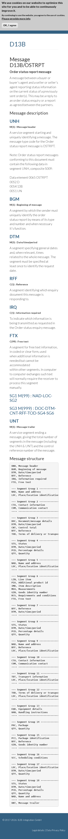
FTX (14, 335)
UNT (14, 420)
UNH (14, 121)
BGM (14, 198)
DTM (14, 236)
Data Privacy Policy (55, 830)
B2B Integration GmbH (29, 820)
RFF (13, 278)
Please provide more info (16, 18)
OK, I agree (9, 25)
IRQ (13, 307)
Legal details (38, 830)
